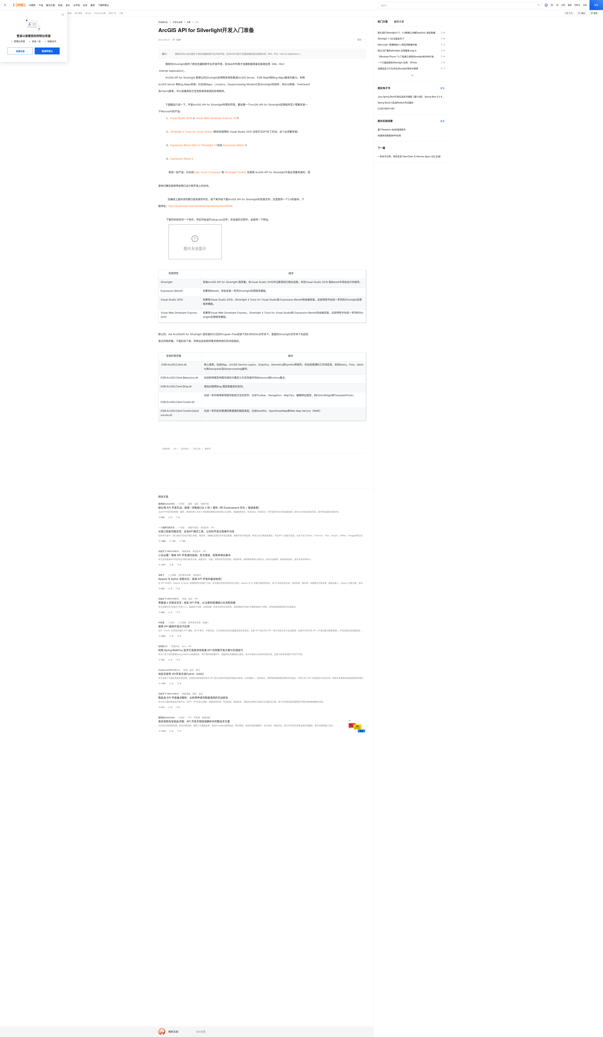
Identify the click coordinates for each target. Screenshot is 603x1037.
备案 (570, 5)
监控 (196, 503)
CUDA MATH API (386, 108)
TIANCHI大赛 (99, 13)
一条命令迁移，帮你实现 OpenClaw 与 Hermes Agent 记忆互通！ (410, 156)
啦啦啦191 (163, 646)
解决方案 (50, 5)
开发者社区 (163, 22)
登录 (596, 5)
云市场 (76, 5)
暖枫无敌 (173, 1031)
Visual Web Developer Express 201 (216, 118)
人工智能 (172, 574)
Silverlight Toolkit (235, 172)
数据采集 (186, 551)
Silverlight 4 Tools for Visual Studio (191, 131)
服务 (92, 5)
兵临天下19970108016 (168, 551)
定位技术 (185, 448)
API (175, 448)
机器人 (206, 622)
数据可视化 (193, 527)
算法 (198, 669)
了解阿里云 (103, 5)
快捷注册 (20, 51)
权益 (60, 5)
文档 (563, 5)
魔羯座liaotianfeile (166, 503)
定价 (68, 5)
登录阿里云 (47, 51)
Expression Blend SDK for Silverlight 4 (193, 145)
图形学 (208, 448)
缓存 (190, 503)
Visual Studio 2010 (181, 118)
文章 (188, 22)
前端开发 (205, 503)
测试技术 (205, 527)
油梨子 (161, 574)
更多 (442, 88)
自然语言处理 (184, 574)
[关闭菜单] (5, 5)
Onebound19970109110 (169, 669)
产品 (41, 5)
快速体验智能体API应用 (389, 135)
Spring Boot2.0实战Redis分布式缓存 (395, 102)
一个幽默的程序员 (166, 527)
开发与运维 (177, 22)
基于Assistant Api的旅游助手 (392, 129)
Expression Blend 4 (234, 145)
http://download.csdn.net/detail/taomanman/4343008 (200, 206)
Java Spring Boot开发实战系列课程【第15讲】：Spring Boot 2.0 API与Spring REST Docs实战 (411, 96)
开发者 (197, 717)
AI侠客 (161, 622)
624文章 (201, 1031)
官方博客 (78, 13)
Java (184, 646)
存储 (184, 598)
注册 (585, 5)
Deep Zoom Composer (207, 172)
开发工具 (197, 448)
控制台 (577, 5)
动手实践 (67, 13)
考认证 (88, 13)
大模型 (32, 5)
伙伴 (85, 5)
